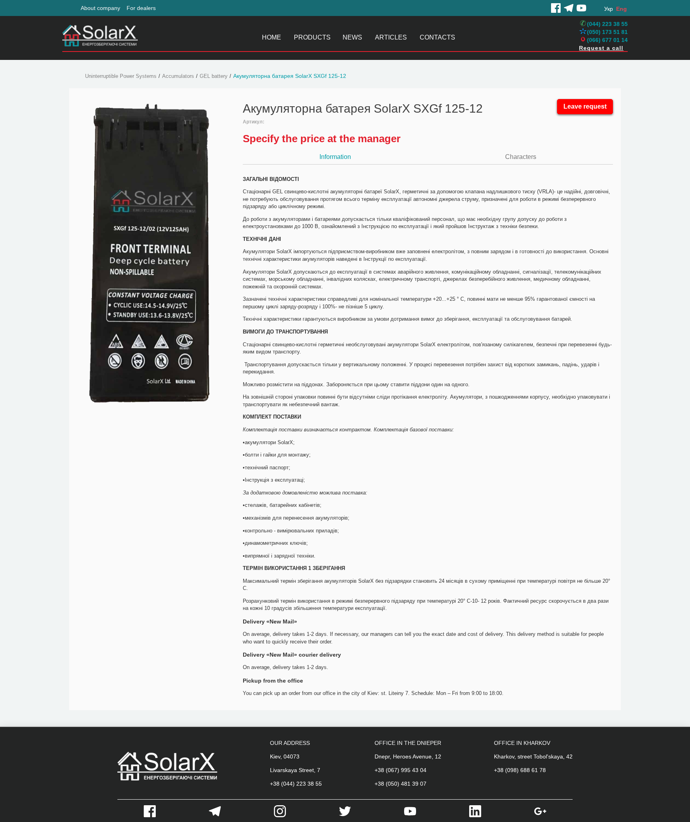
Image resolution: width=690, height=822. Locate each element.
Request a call (601, 48)
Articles (391, 37)
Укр (608, 9)
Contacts (437, 37)
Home (271, 37)
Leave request (585, 106)
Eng (621, 9)
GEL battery (214, 76)
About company (100, 8)
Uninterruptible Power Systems (121, 76)
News (352, 37)
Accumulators (178, 76)
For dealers (141, 8)
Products (312, 37)
